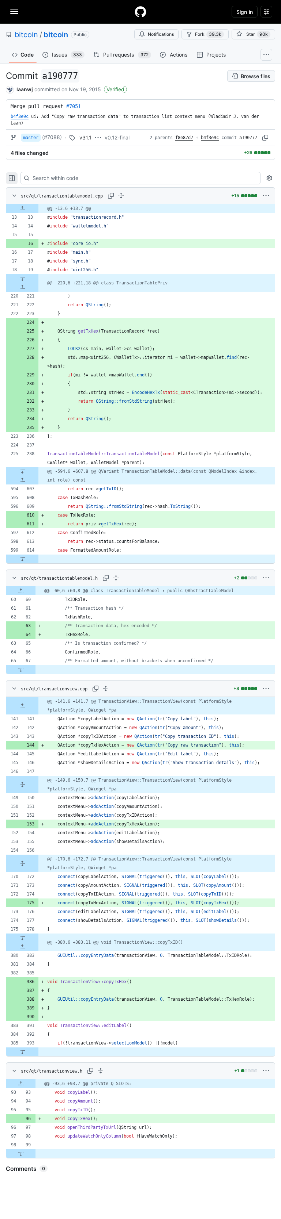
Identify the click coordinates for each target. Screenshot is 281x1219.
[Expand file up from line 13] (22, 208)
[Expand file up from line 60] (20, 590)
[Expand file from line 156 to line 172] (22, 863)
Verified (115, 89)
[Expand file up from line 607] (22, 480)
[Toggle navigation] (14, 11)
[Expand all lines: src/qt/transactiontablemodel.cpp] (121, 196)
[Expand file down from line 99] (20, 1153)
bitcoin (26, 34)
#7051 (73, 106)
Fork (208, 34)
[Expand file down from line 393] (22, 1051)
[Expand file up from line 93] (20, 1083)
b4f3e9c (210, 137)
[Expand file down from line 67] (20, 669)
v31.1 (85, 137)
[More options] (266, 196)
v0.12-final (117, 137)
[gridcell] (140, 208)
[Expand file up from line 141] (22, 705)
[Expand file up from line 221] (22, 287)
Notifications (161, 34)
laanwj (24, 89)
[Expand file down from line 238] (22, 471)
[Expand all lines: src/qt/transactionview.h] (100, 1071)
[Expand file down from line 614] (22, 559)
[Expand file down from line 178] (22, 938)
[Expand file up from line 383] (22, 946)
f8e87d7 (184, 137)
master (30, 137)
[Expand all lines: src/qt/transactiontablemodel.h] (116, 578)
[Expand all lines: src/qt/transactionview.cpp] (106, 688)
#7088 (52, 137)
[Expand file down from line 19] (22, 278)
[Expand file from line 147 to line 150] (22, 784)
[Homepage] (140, 12)
